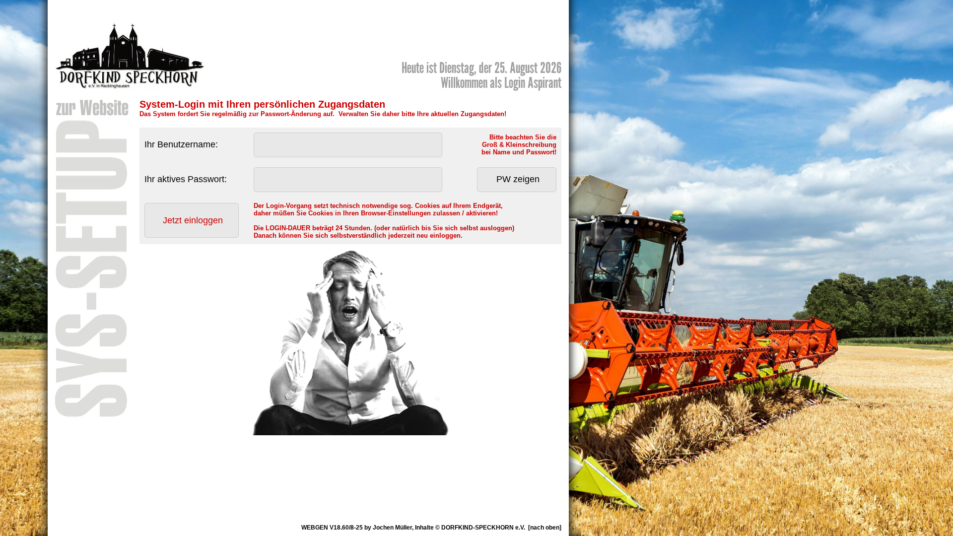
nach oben (544, 527)
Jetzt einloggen (193, 220)
